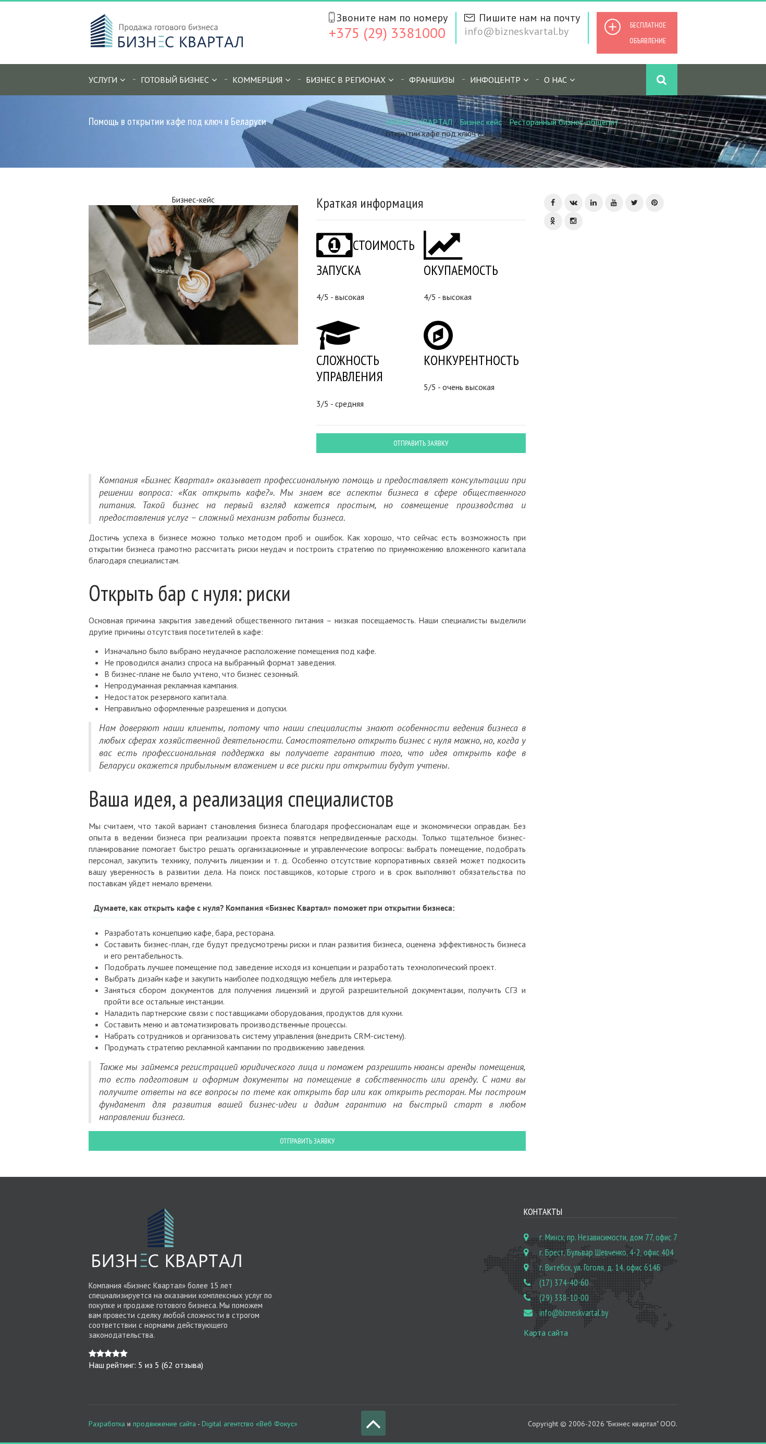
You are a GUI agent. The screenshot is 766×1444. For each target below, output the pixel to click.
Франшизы (431, 79)
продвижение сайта (164, 1423)
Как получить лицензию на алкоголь (627, 379)
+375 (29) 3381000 (387, 32)
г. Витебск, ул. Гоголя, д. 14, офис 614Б (600, 1267)
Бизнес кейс (481, 122)
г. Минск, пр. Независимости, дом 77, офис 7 (608, 1237)
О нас (555, 79)
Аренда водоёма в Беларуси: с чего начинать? (621, 506)
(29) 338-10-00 (564, 1297)
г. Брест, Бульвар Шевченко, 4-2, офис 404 (606, 1252)
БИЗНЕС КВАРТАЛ (419, 122)
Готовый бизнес (175, 79)
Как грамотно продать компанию (627, 566)
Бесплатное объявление (647, 32)
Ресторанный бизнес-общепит (564, 122)
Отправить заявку (420, 443)
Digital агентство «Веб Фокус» (250, 1423)
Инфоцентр (495, 79)
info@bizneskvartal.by (516, 31)
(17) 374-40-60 (564, 1282)
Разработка (107, 1423)
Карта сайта (546, 1332)
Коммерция (257, 79)
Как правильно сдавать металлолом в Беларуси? (628, 440)
